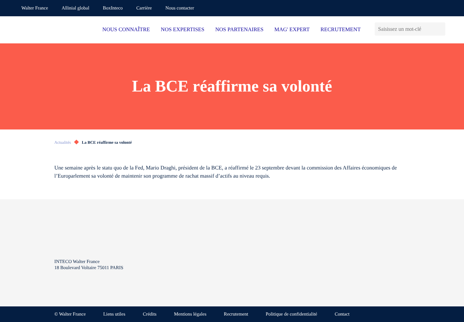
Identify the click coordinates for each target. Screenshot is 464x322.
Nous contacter (179, 8)
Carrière (144, 8)
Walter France (34, 8)
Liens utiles (114, 314)
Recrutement (236, 314)
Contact (342, 314)
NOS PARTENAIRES (239, 30)
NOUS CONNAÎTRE (126, 30)
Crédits (149, 314)
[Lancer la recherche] (440, 29)
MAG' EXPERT (292, 30)
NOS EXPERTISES (182, 30)
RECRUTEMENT (340, 30)
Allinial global (75, 8)
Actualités (62, 142)
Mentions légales (190, 314)
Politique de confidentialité (291, 314)
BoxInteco (113, 8)
